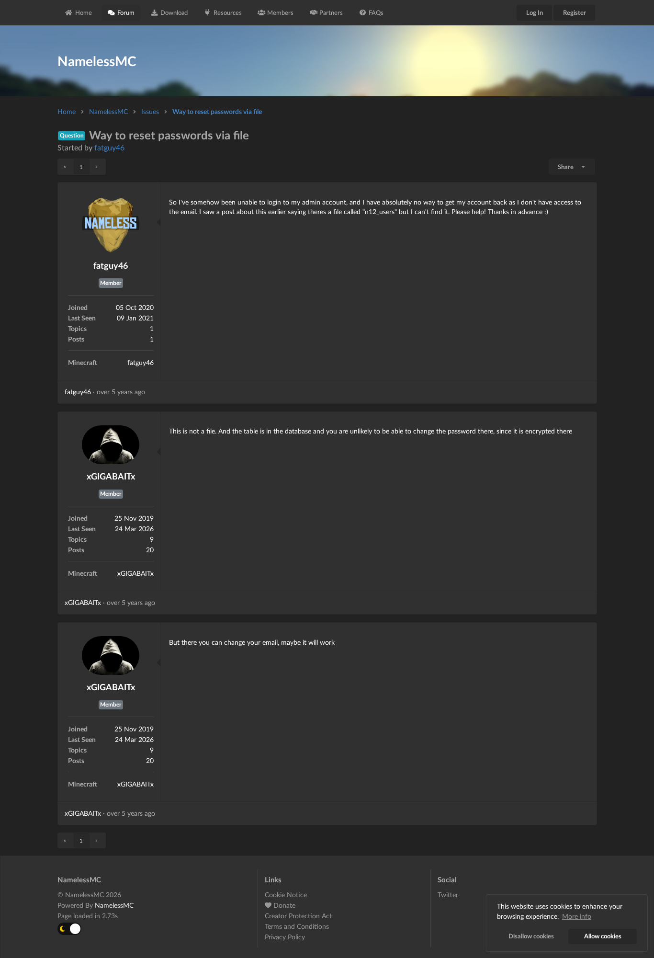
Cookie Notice (286, 895)
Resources (228, 12)
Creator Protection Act (298, 916)
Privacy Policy (285, 937)
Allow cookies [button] (602, 936)
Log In (534, 12)
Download (174, 12)
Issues (150, 111)
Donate (283, 905)
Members (280, 12)
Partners (331, 12)
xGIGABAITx (111, 476)
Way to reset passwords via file (217, 111)
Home (83, 12)
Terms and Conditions (297, 926)
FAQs (376, 12)
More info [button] (576, 916)
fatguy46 (109, 147)
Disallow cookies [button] (531, 936)
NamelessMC (108, 111)
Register (574, 12)
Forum (126, 12)
